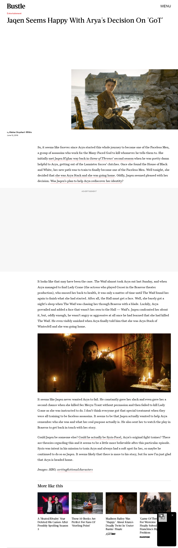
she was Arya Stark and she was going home (85, 175)
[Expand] (161, 515)
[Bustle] (16, 6)
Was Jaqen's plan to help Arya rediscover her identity (86, 181)
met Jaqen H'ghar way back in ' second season (91, 158)
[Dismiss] (172, 515)
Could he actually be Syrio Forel (99, 437)
